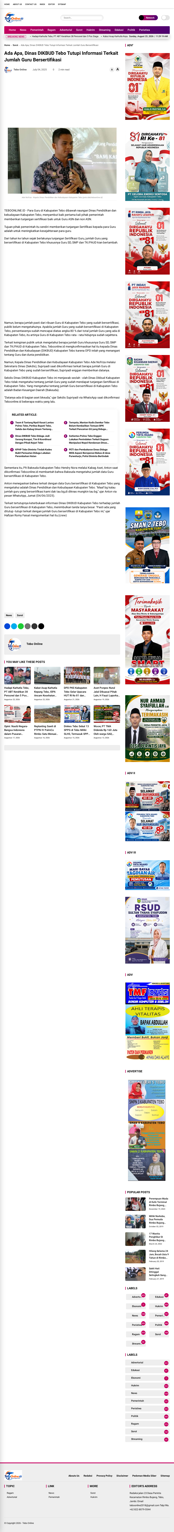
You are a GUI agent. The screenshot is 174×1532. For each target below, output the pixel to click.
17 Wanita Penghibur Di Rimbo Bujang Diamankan (156, 1237)
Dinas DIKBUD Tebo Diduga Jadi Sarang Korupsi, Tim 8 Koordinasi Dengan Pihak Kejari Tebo (33, 439)
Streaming (105, 29)
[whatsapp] (21, 626)
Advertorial (66, 29)
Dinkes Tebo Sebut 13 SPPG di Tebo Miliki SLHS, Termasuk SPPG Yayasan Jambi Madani (77, 730)
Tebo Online (28, 1523)
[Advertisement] (62, 100)
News (23, 29)
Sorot (79, 29)
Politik (131, 29)
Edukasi (119, 29)
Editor (51, 4)
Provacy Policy (104, 1475)
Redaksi (88, 1475)
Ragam (52, 29)
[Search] (100, 18)
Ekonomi (138, 1306)
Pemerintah (37, 29)
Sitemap (62, 4)
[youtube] (163, 4)
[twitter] (153, 4)
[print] (28, 626)
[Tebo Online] (13, 21)
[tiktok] (168, 4)
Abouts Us (73, 1475)
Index (42, 4)
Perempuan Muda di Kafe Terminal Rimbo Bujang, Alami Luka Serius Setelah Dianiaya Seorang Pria (158, 1202)
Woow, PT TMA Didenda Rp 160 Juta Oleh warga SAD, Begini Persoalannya (105, 730)
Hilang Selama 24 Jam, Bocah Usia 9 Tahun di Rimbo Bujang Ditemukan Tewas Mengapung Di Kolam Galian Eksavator (159, 1254)
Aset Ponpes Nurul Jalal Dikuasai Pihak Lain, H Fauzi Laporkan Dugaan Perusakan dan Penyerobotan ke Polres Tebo (107, 692)
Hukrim (90, 29)
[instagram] (158, 4)
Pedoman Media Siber (144, 1475)
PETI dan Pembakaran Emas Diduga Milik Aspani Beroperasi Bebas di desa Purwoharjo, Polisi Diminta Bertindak (89, 453)
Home (7, 4)
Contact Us (31, 4)
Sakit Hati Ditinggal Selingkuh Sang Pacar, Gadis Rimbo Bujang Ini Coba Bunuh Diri (158, 1272)
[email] (34, 626)
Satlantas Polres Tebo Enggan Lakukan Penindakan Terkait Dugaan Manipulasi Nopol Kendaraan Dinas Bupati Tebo (89, 439)
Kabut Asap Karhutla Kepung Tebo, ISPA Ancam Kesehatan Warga (95, 36)
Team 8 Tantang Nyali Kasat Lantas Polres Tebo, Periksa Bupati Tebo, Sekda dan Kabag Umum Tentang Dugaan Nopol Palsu (34, 426)
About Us (17, 4)
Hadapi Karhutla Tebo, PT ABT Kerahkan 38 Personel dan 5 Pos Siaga (16, 692)
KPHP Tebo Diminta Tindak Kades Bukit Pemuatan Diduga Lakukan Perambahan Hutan (33, 453)
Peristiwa (144, 29)
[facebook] (148, 4)
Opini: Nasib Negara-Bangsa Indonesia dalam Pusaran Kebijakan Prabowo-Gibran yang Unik (16, 730)
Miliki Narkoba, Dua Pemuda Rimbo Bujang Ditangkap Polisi (158, 1220)
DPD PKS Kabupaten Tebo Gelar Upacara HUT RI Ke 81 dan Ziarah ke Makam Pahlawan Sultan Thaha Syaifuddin (75, 692)
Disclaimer (122, 1475)
